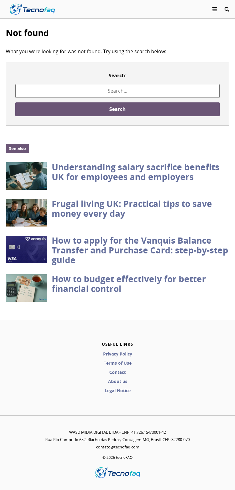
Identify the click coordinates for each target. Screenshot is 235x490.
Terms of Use (118, 363)
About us (117, 381)
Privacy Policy (117, 354)
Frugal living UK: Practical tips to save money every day (132, 208)
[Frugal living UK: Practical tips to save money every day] (26, 213)
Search (117, 109)
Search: (118, 75)
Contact (117, 372)
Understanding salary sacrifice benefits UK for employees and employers (135, 172)
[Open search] (226, 9)
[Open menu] (214, 9)
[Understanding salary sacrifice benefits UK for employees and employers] (26, 176)
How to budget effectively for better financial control (129, 284)
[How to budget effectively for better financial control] (26, 288)
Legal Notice (118, 390)
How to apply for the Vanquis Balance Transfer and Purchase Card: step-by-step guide (140, 250)
